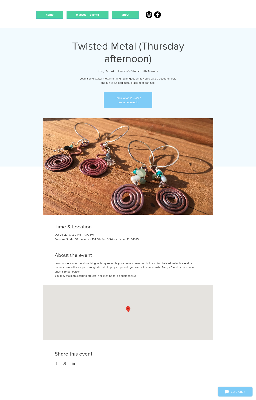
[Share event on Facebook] (56, 363)
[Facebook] (157, 14)
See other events (128, 102)
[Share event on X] (65, 363)
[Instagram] (149, 14)
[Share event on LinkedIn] (73, 363)
